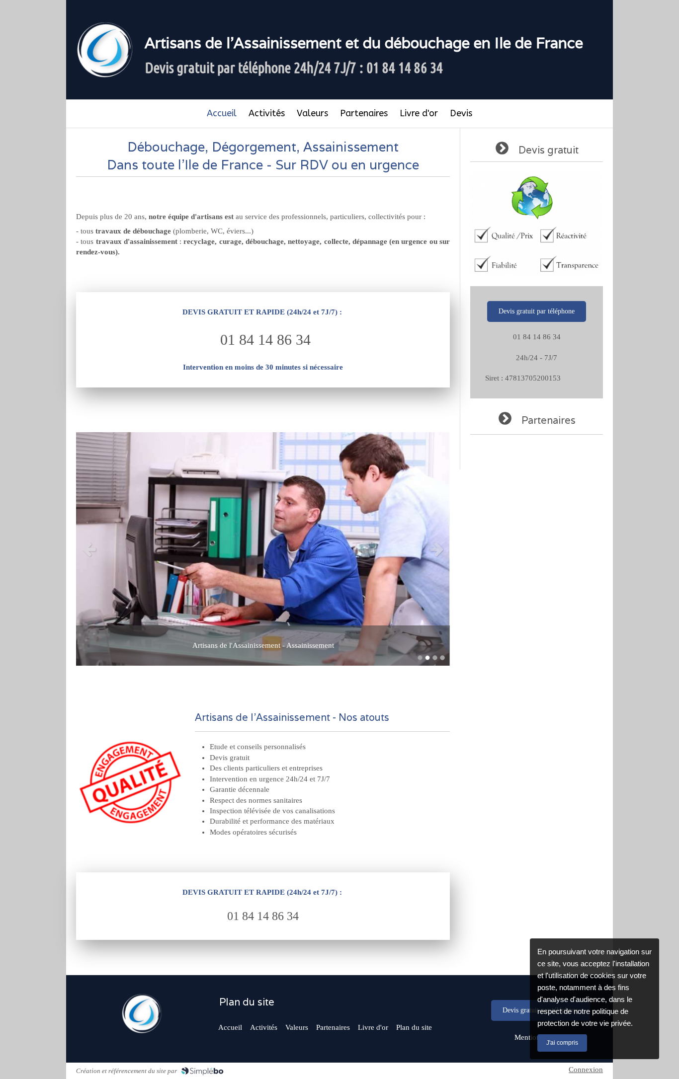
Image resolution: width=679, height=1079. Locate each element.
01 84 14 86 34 (265, 339)
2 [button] (427, 657)
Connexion (586, 1070)
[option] (263, 549)
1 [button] (420, 657)
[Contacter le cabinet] (141, 1013)
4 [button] (442, 657)
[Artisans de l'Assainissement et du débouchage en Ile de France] (104, 49)
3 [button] (434, 657)
